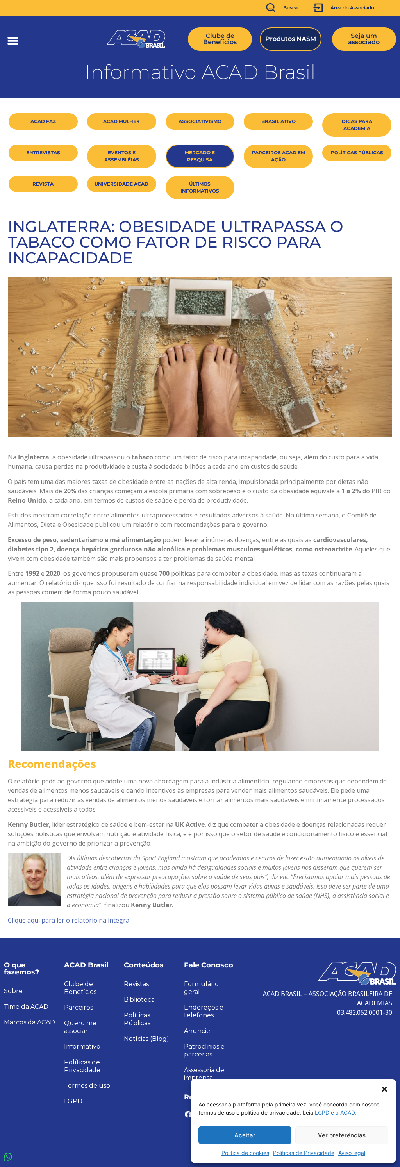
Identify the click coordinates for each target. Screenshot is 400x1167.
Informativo (82, 1046)
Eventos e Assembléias (121, 156)
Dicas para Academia (357, 124)
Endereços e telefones (203, 1011)
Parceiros (78, 1007)
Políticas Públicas (357, 152)
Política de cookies (245, 1152)
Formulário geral (201, 988)
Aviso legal (351, 1152)
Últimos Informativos (199, 187)
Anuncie (197, 1031)
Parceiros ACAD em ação (278, 156)
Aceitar (244, 1135)
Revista (43, 184)
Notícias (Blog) (146, 1038)
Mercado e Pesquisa (200, 156)
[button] (384, 1088)
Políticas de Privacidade (303, 1152)
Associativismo (200, 121)
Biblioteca (139, 999)
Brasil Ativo (278, 121)
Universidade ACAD (121, 184)
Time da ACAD (26, 1006)
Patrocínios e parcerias (204, 1050)
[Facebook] (188, 1114)
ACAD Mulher (121, 121)
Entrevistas (43, 152)
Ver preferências (342, 1135)
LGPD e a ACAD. (335, 1112)
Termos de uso (87, 1085)
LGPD (73, 1101)
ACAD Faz (43, 121)
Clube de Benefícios (80, 988)
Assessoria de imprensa (204, 1073)
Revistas (136, 984)
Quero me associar (80, 1027)
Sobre (13, 991)
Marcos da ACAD (29, 1022)
